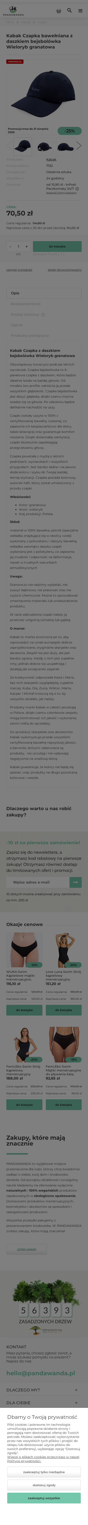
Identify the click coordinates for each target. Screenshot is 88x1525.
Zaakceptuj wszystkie (44, 1498)
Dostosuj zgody (44, 1485)
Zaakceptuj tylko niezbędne (44, 1472)
